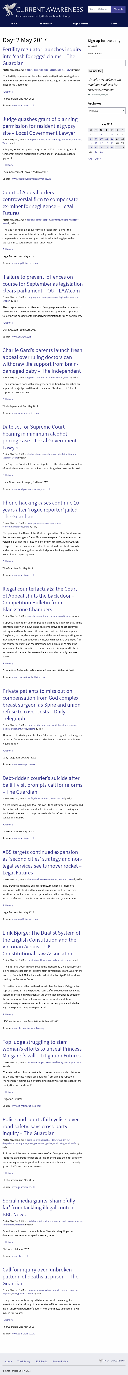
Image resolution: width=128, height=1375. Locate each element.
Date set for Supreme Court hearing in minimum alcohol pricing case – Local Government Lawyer (39, 437)
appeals (31, 219)
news (69, 69)
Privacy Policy (60, 1361)
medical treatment (54, 377)
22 (90, 147)
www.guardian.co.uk (23, 105)
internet (43, 1221)
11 (106, 138)
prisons (22, 1293)
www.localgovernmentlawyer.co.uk (31, 178)
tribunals (76, 139)
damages (31, 523)
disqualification (10, 1143)
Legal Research (80, 23)
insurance (73, 725)
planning (56, 139)
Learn (114, 23)
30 (96, 151)
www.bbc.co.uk (20, 1256)
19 (112, 143)
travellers (66, 139)
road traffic (70, 1143)
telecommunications (12, 526)
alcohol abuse (34, 454)
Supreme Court (10, 457)
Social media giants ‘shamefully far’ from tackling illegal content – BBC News (40, 1207)
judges (41, 1062)
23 (96, 147)
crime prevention (49, 297)
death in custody (60, 1290)
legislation (64, 297)
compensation (43, 219)
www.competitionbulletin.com (29, 677)
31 (101, 151)
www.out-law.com (22, 336)
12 (112, 138)
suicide (60, 798)
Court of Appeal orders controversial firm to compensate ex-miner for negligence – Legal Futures (40, 203)
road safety (58, 1143)
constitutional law (36, 960)
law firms (55, 219)
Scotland (72, 454)
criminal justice (43, 1140)
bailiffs (30, 798)
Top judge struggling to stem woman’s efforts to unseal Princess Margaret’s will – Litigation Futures (42, 1048)
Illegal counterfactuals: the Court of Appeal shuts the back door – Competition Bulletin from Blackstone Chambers (39, 599)
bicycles (31, 1140)
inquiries (61, 69)
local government (35, 139)
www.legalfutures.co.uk (25, 263)
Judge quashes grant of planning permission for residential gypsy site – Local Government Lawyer (40, 126)
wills (79, 1062)
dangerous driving (61, 1140)
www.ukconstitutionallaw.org (28, 1028)
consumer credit (57, 616)
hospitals (63, 725)
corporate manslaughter (39, 1290)
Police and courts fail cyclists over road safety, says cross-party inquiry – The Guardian (40, 1126)
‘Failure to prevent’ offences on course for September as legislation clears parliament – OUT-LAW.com (42, 283)
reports (72, 1221)
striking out (70, 1062)
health (53, 69)
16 (96, 143)
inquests (45, 798)
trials (26, 526)
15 (90, 143)
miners (64, 219)
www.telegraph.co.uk (23, 764)
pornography (60, 1221)
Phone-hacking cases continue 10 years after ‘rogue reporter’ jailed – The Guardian (41, 509)
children (40, 377)
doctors (46, 725)
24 (101, 147)
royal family (57, 1062)
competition (42, 616)
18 (106, 143)
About (14, 23)
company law (33, 297)
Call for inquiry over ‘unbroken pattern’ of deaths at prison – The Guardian (40, 1276)
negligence (74, 219)
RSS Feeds (41, 1361)
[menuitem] (14, 24)
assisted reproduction (37, 69)
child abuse (32, 1221)
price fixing (62, 454)
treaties (67, 960)
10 (101, 138)
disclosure (32, 1062)
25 (106, 147)
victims (31, 728)
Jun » (98, 158)
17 (101, 143)
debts (37, 798)
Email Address (95, 53)
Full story (7, 91)
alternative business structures (42, 879)
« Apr (91, 158)
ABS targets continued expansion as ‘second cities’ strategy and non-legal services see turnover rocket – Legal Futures (42, 862)
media (53, 523)
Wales (5, 143)
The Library (46, 23)
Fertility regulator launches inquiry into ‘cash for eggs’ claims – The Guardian (41, 56)
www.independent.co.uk (25, 413)
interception (43, 523)
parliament (57, 960)
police (49, 1143)
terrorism (20, 1224)
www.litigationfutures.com (26, 1106)
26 (112, 147)
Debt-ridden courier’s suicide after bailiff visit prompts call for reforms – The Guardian (42, 785)
